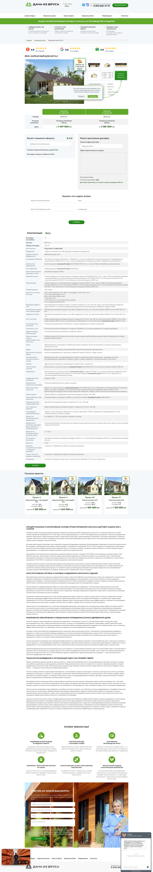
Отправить (38, 838)
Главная (29, 40)
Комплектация (34, 233)
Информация (83, 858)
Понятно (81, 96)
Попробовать (93, 96)
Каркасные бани (88, 16)
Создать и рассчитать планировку (121, 75)
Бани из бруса (69, 16)
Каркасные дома (49, 16)
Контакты (124, 16)
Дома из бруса (30, 16)
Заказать (35, 465)
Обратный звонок (120, 5)
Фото (48, 233)
